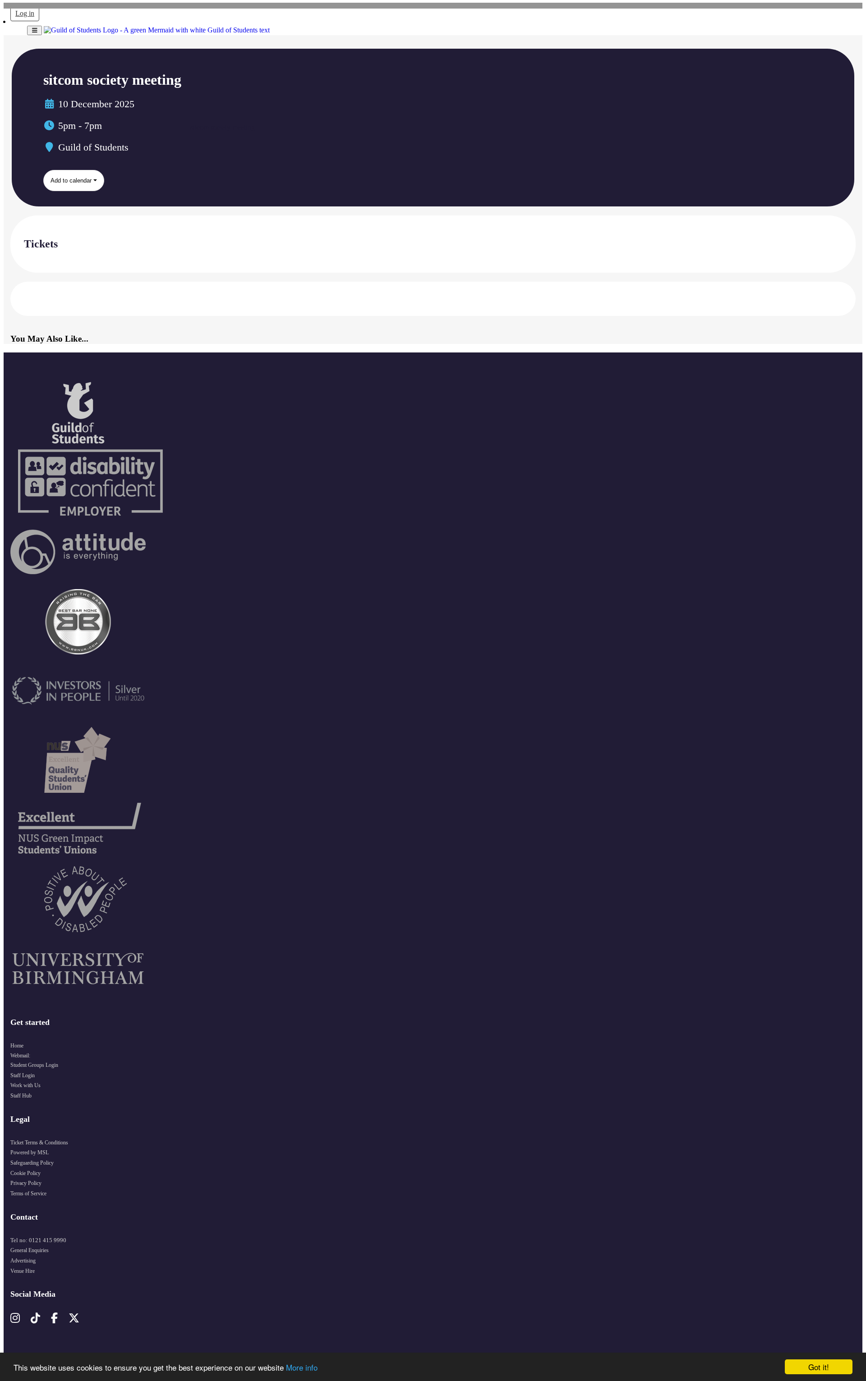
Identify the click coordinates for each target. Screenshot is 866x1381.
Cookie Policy (25, 1173)
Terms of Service (28, 1193)
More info (302, 1367)
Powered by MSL (29, 1152)
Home (16, 1046)
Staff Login (22, 1075)
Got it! (818, 1366)
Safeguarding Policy (32, 1163)
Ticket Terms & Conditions (39, 1142)
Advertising (23, 1261)
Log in (24, 13)
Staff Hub (21, 1096)
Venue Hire (22, 1271)
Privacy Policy (25, 1183)
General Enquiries (29, 1250)
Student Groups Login (34, 1065)
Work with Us (25, 1085)
